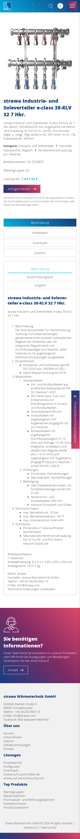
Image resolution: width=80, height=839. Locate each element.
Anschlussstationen (16, 807)
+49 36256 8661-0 (27, 712)
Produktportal (12, 762)
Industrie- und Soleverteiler (36, 146)
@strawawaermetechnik (33, 719)
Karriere (8, 733)
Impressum (31, 827)
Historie (8, 741)
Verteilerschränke (14, 803)
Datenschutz (48, 827)
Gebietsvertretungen (16, 745)
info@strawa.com (24, 716)
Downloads (10, 770)
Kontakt (8, 749)
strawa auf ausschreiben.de (21, 774)
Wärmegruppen (13, 792)
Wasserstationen (14, 796)
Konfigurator (11, 766)
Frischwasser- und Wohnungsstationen (29, 800)
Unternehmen (12, 737)
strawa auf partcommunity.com (23, 778)
